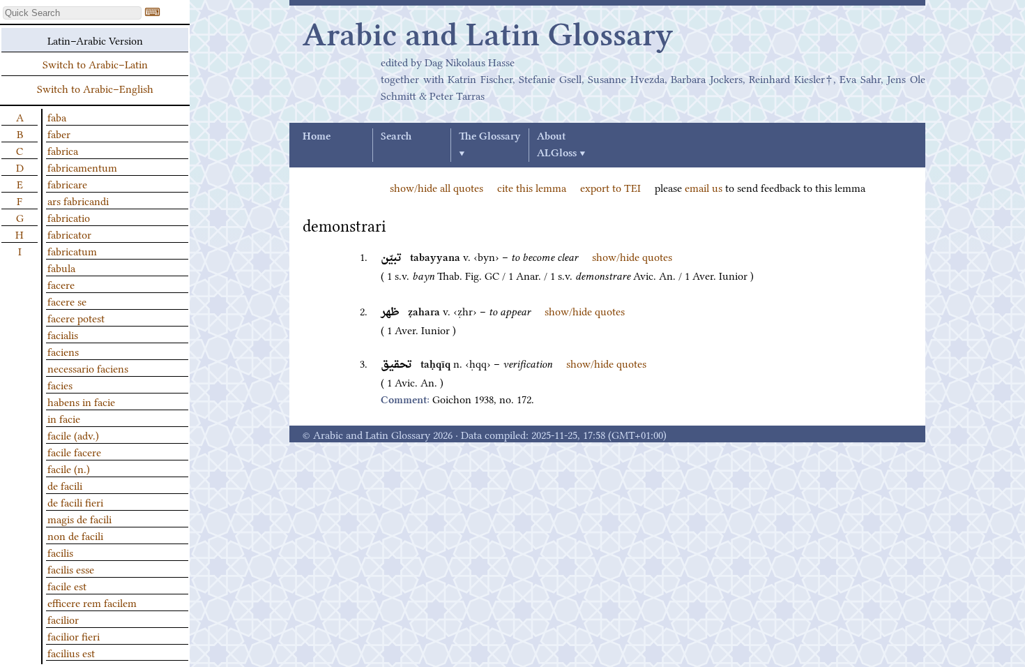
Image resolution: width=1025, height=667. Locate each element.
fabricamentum (82, 166)
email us (703, 187)
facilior (63, 619)
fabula (61, 267)
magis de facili (79, 518)
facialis (62, 334)
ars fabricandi (78, 200)
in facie (63, 418)
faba (56, 116)
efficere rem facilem (92, 602)
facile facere (74, 451)
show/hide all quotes (436, 187)
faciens (63, 351)
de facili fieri (75, 501)
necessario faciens (87, 367)
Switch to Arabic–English (95, 88)
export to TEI (610, 187)
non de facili (75, 535)
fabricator (69, 233)
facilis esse (70, 568)
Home (317, 137)
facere (61, 284)
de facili (64, 485)
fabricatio (68, 217)
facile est (66, 585)
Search (396, 137)
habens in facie (81, 401)
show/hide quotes (632, 256)
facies (60, 384)
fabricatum (72, 250)
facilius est (71, 652)
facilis (60, 552)
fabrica (62, 150)
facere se (66, 300)
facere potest (76, 317)
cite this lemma (531, 187)
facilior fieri (73, 635)
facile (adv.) (73, 434)
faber (58, 133)
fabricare (67, 183)
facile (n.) (68, 468)
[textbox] (72, 13)
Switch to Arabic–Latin (95, 63)
